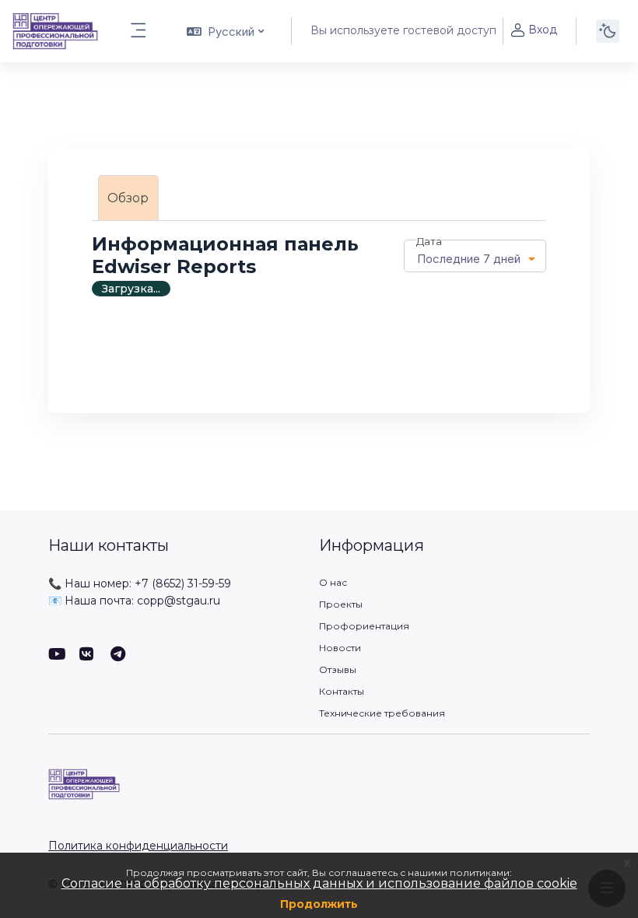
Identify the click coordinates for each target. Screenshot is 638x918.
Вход (542, 30)
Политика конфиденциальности (138, 846)
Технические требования (382, 713)
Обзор (128, 198)
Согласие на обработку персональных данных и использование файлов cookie (319, 883)
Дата (429, 241)
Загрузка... (131, 289)
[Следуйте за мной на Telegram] (118, 655)
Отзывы (337, 669)
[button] (224, 31)
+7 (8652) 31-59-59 (183, 583)
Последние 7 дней (469, 258)
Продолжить (319, 904)
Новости (340, 647)
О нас (333, 582)
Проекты (341, 604)
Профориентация (364, 626)
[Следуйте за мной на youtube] (56, 655)
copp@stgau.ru (178, 601)
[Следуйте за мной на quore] (87, 655)
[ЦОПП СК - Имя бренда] (55, 31)
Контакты (341, 691)
